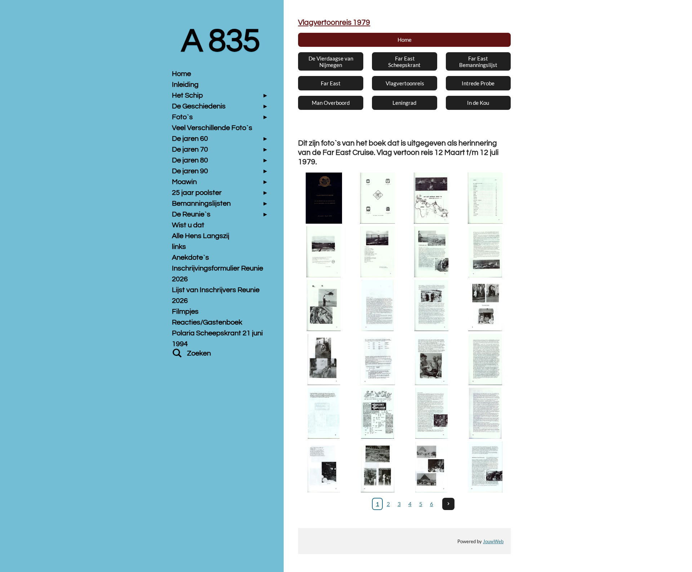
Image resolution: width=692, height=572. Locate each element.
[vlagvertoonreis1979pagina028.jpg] (485, 467)
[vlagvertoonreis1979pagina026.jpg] (377, 467)
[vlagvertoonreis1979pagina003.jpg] (485, 198)
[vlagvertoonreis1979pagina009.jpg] (377, 251)
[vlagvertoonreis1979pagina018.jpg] (377, 359)
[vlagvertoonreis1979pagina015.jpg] (431, 305)
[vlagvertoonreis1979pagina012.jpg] (485, 251)
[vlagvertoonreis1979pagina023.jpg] (431, 413)
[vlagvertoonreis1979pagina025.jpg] (323, 467)
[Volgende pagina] (448, 504)
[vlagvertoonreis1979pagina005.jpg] (431, 198)
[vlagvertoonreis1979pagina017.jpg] (323, 359)
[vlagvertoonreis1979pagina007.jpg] (323, 251)
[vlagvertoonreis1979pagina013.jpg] (323, 305)
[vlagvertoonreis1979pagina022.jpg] (377, 413)
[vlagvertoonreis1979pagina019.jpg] (431, 359)
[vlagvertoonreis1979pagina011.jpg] (431, 251)
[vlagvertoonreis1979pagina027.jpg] (431, 467)
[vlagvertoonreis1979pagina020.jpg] (485, 359)
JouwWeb (493, 541)
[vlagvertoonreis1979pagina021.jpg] (323, 413)
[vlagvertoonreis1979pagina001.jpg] (377, 198)
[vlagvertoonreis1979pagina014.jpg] (377, 305)
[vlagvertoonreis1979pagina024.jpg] (485, 413)
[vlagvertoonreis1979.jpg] (323, 198)
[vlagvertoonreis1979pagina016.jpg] (485, 305)
